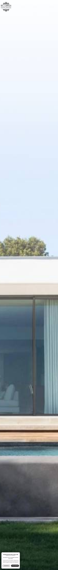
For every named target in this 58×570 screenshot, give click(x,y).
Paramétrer (6, 565)
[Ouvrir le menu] (56, 3)
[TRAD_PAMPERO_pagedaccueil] (6, 11)
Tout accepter (15, 565)
